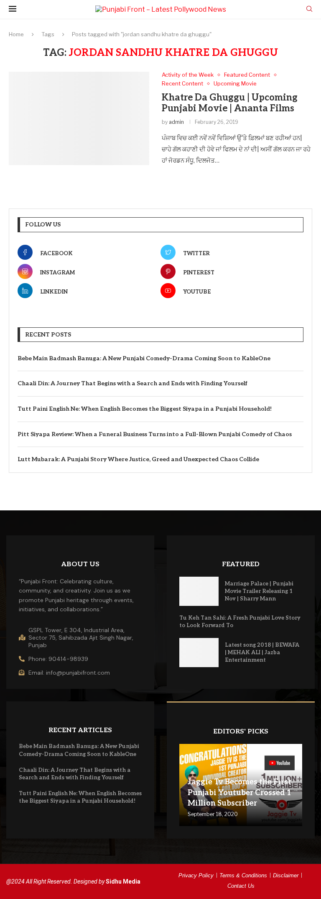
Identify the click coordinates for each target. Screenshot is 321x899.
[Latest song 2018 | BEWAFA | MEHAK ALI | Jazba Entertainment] (199, 653)
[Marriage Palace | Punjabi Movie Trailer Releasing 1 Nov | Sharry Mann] (199, 591)
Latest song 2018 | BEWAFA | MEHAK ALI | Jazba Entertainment (262, 652)
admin (176, 122)
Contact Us (241, 886)
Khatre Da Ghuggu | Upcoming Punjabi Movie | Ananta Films (230, 103)
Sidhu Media (123, 881)
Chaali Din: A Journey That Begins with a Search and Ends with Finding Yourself (132, 383)
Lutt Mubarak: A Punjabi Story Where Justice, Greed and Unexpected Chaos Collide (138, 459)
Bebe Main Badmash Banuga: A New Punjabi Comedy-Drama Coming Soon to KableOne (144, 358)
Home (16, 34)
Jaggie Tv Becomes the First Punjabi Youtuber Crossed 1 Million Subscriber (239, 792)
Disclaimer (285, 875)
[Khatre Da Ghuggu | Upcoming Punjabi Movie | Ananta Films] (79, 118)
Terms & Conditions (243, 875)
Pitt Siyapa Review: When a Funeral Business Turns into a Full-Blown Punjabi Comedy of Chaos (155, 434)
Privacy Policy (196, 875)
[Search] (309, 9)
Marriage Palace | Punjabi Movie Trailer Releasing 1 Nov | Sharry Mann (259, 591)
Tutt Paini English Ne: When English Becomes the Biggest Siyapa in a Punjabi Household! (145, 408)
